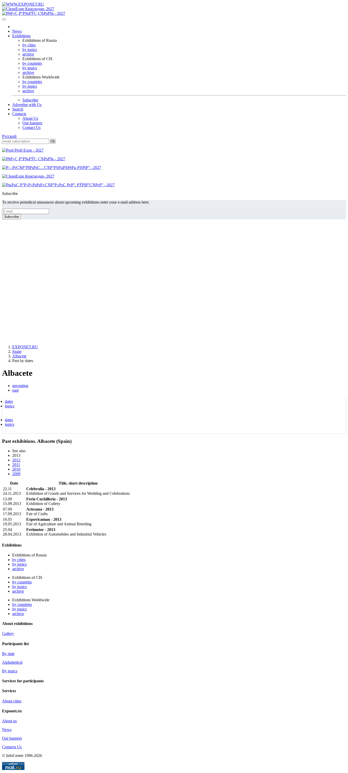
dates (9, 401)
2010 (16, 469)
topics (9, 406)
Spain (16, 351)
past (15, 390)
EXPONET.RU (25, 347)
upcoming (20, 385)
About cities (11, 701)
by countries (32, 63)
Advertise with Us (27, 104)
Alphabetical (12, 662)
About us (9, 721)
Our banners (32, 123)
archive (28, 54)
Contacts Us (12, 747)
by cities (29, 45)
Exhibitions (21, 36)
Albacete (19, 356)
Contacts (19, 114)
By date (8, 653)
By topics (9, 671)
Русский (9, 136)
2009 (16, 474)
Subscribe (30, 100)
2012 (16, 460)
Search (17, 109)
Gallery (8, 633)
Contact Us (31, 127)
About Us (30, 118)
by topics (29, 49)
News (17, 31)
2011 (16, 464)
